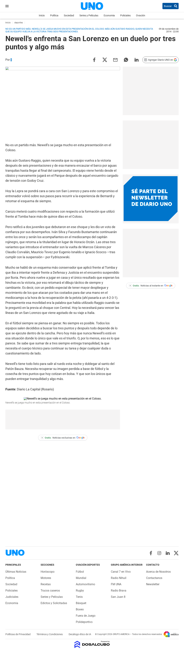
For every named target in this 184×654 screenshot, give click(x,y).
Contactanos (154, 578)
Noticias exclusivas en (58, 437)
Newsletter (152, 584)
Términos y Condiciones (49, 634)
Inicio (42, 15)
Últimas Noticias (15, 571)
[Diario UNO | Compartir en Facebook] (94, 59)
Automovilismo (85, 584)
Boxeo (80, 609)
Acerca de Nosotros (158, 571)
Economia (109, 15)
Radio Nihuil (118, 578)
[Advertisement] (151, 90)
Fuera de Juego (85, 615)
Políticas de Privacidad (18, 634)
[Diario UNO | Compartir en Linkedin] (136, 59)
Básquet (81, 603)
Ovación (140, 15)
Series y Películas (88, 15)
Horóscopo (47, 571)
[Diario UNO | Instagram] (159, 553)
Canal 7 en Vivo (121, 571)
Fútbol (80, 571)
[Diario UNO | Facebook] (150, 553)
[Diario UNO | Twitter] (176, 553)
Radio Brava (118, 590)
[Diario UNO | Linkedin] (167, 553)
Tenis (79, 597)
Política (54, 15)
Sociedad (69, 15)
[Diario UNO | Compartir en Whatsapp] (126, 59)
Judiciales (11, 597)
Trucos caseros (50, 590)
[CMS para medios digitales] (92, 645)
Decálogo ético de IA (80, 634)
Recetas (46, 584)
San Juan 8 (118, 597)
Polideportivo (84, 622)
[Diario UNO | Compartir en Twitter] (105, 59)
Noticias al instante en (146, 285)
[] (11, 59)
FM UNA (116, 584)
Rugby (80, 590)
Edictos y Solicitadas (54, 603)
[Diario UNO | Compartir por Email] (115, 59)
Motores (46, 578)
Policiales (125, 15)
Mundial (81, 578)
